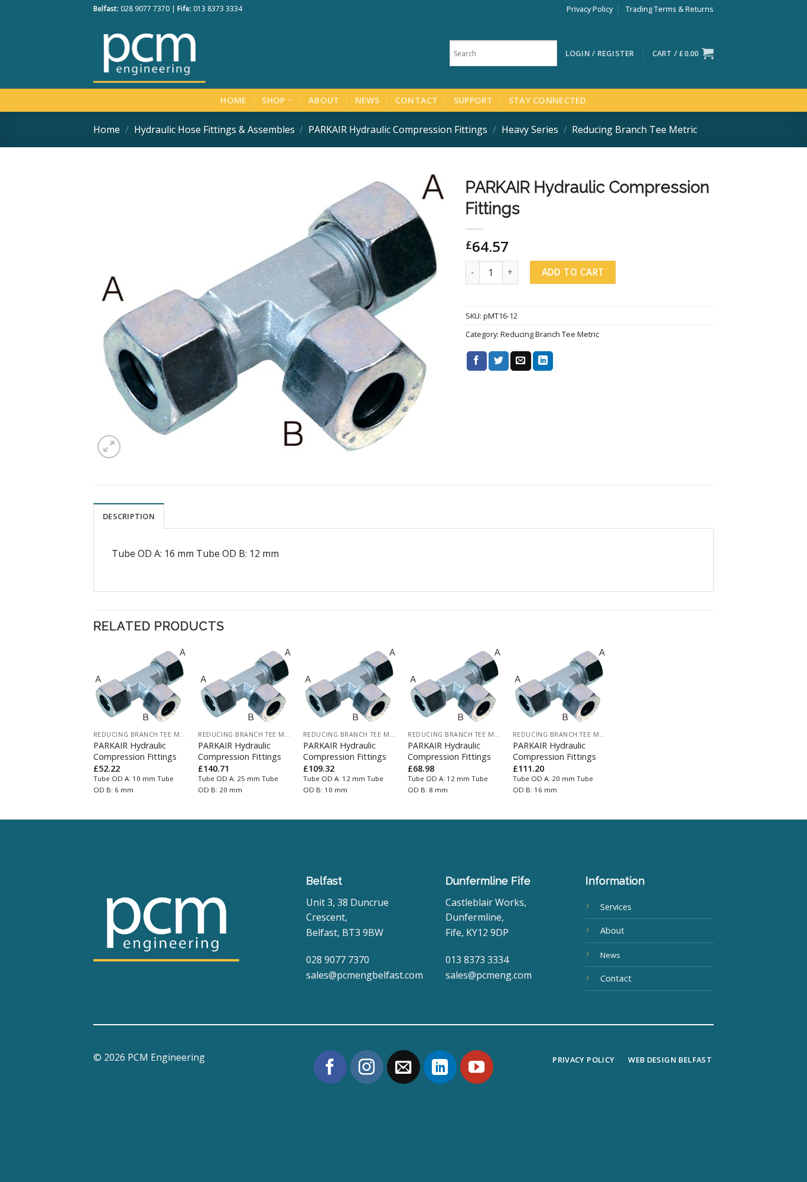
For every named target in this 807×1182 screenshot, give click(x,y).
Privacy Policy (590, 9)
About (323, 100)
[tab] (128, 515)
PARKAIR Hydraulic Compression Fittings (397, 129)
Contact (416, 100)
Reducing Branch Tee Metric (634, 129)
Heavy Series (530, 129)
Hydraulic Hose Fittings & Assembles (214, 129)
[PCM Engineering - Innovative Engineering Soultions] (182, 53)
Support (473, 100)
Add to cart (573, 272)
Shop (273, 100)
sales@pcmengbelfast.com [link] (364, 975)
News (367, 100)
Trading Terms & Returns (670, 9)
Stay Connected (548, 100)
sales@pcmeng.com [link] (488, 975)
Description (129, 516)
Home (233, 100)
